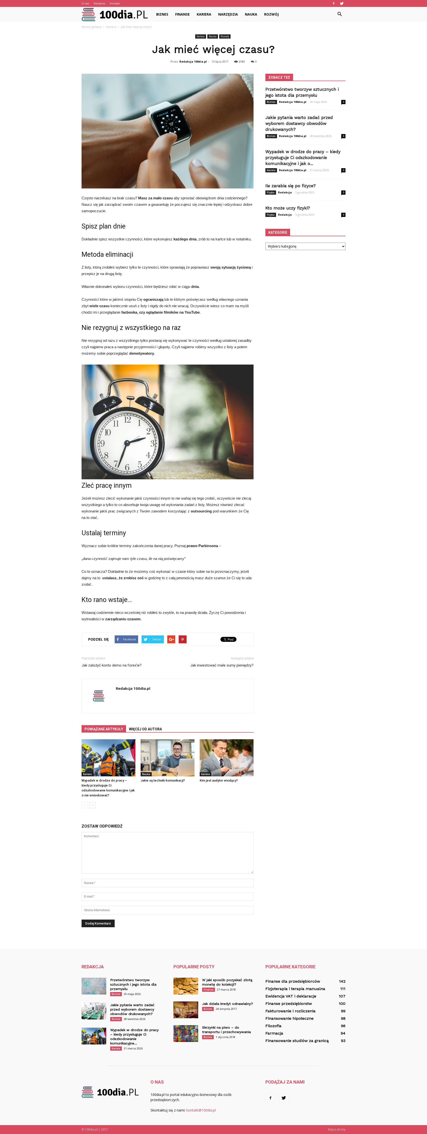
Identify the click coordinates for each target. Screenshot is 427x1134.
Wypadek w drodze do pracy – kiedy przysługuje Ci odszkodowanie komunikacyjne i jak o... (303, 157)
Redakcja (285, 192)
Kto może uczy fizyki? (287, 208)
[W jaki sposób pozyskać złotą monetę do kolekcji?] (185, 986)
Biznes (162, 14)
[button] (339, 14)
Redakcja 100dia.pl (193, 61)
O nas (85, 3)
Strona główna (92, 27)
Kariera (204, 14)
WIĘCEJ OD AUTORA (145, 729)
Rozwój (271, 14)
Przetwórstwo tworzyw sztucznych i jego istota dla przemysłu (133, 984)
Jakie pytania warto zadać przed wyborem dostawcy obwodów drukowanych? (299, 123)
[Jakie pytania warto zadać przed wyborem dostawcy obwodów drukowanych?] (94, 1011)
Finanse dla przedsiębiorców (292, 981)
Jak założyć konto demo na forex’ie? (112, 665)
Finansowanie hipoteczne (289, 1018)
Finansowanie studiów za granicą (297, 1040)
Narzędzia (228, 14)
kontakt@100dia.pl (201, 1110)
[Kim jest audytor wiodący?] (227, 757)
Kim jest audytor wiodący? (219, 780)
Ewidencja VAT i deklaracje (290, 996)
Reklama (99, 3)
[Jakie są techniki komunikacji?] (167, 757)
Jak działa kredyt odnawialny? (227, 1004)
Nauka (251, 14)
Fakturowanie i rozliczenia (290, 1011)
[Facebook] (333, 3)
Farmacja (274, 1033)
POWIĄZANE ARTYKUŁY (104, 729)
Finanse (182, 14)
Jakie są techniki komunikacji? (163, 780)
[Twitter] (341, 3)
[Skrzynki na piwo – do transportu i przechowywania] (185, 1033)
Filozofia (273, 1025)
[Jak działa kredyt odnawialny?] (185, 1009)
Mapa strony (336, 1129)
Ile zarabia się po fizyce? (290, 185)
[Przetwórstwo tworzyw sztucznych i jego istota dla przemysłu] (94, 986)
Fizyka (271, 192)
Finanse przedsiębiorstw (288, 1003)
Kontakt (115, 3)
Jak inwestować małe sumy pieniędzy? (222, 665)
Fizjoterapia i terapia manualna (295, 988)
